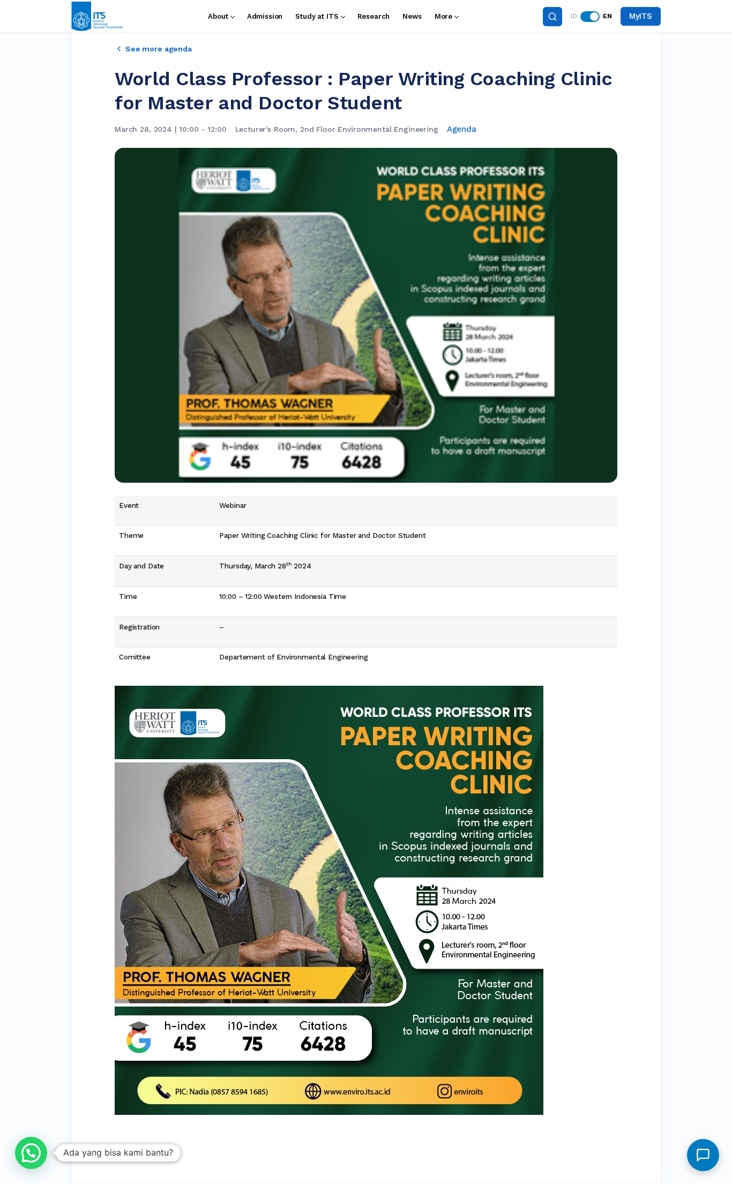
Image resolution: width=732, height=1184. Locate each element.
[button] (31, 1153)
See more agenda (158, 48)
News (411, 16)
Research (373, 16)
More (443, 16)
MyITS (640, 16)
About (218, 16)
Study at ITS (316, 16)
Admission (265, 16)
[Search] (552, 16)
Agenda (461, 129)
